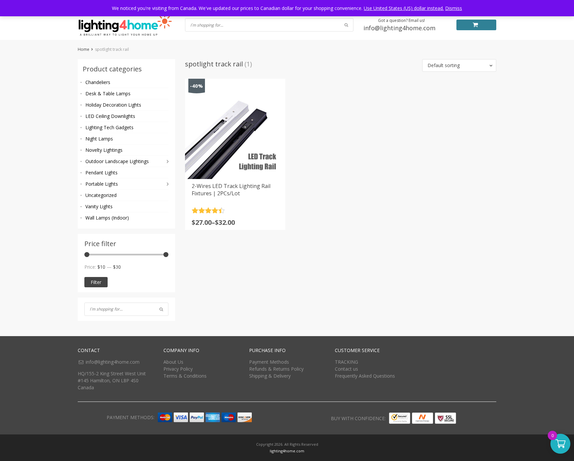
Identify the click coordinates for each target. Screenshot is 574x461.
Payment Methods (269, 362)
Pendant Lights (101, 172)
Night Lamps (99, 139)
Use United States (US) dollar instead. (404, 8)
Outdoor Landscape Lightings (117, 161)
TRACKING (346, 362)
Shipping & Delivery (270, 376)
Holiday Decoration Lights (113, 105)
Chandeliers (97, 82)
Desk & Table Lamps (108, 93)
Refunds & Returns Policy (276, 369)
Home (83, 49)
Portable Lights (101, 184)
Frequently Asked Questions (365, 376)
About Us (173, 362)
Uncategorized (101, 195)
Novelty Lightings (104, 150)
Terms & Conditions (185, 376)
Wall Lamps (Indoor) (107, 218)
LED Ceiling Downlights (110, 116)
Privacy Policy (178, 369)
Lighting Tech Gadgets (109, 127)
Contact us (346, 369)
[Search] (161, 309)
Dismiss (453, 8)
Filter (96, 282)
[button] (459, 65)
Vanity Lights (99, 206)
